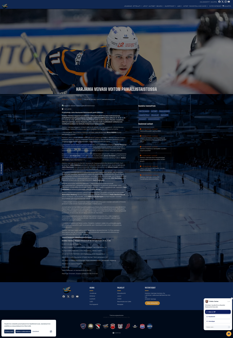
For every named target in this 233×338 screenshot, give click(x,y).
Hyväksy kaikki (9, 331)
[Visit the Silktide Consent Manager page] (51, 331)
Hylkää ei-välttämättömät (23, 331)
